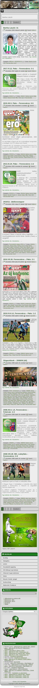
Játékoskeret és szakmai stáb (12, 598)
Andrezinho (6, 246)
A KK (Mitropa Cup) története (10, 570)
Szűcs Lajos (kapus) (20, 252)
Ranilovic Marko (7, 251)
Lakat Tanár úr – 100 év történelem (18, 669)
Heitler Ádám (6, 395)
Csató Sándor (30, 444)
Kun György (17, 661)
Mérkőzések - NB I (9, 599)
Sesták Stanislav (18, 157)
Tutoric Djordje (30, 252)
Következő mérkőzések (16, 656)
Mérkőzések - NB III (9, 601)
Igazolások (7, 602)
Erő (19, 681)
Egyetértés (23, 681)
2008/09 (28, 390)
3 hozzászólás (28, 97)
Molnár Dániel (16, 399)
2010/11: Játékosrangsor (13, 202)
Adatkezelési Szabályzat (9, 585)
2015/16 (11, 154)
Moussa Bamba (28, 502)
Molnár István (23, 399)
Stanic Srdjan (10, 252)
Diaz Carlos (21, 393)
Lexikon (5, 564)
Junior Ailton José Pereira (14, 248)
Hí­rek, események (14, 390)
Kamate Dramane (31, 500)
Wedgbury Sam (17, 403)
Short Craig (30, 400)
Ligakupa (5, 355)
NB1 (17, 97)
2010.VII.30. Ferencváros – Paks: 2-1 (18, 259)
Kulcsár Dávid (25, 248)
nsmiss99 (9, 306)
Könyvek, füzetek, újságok (10, 579)
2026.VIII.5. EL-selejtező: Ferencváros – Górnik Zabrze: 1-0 (19, 671)
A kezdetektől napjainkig (9, 567)
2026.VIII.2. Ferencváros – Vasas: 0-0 (19, 675)
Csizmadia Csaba (8, 247)
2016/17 (11, 96)
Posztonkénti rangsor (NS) (16, 244)
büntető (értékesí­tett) (21, 444)
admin (6, 648)
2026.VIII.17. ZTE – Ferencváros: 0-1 (18, 652)
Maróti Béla (32, 305)
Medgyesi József (27, 397)
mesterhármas (28, 501)
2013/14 (11, 193)
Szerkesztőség (7, 582)
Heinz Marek (26, 247)
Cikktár (5, 576)
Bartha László (32, 61)
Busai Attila (10, 155)
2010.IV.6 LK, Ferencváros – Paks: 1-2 (19, 313)
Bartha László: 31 (10, 28)
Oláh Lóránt (10, 250)
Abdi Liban (28, 498)
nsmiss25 (6, 504)
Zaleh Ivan (19, 404)
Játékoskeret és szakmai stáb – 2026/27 (24, 646)
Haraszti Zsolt (11, 97)
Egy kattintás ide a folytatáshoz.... (12, 93)
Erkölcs (15, 681)
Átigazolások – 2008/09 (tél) (15, 360)
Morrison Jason (19, 502)
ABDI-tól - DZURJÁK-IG (15, 61)
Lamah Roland (18, 155)
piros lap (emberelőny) (17, 447)
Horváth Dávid (14, 395)
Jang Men (32, 395)
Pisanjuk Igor (16, 250)
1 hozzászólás (14, 448)
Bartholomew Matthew (21, 392)
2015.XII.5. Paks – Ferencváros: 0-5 (18, 103)
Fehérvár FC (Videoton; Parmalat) (12, 445)
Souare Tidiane (7, 401)
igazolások (26, 395)
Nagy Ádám (25, 155)
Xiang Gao (13, 404)
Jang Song (6, 396)
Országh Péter (12, 400)
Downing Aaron (29, 393)
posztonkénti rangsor (26, 250)
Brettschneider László (9, 444)
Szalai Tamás (15, 401)
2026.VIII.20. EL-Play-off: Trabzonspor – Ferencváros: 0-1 (17, 648)
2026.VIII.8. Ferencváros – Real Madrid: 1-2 (21, 663)
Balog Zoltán (13, 246)
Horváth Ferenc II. (12, 195)
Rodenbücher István (18, 251)
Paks (20, 97)
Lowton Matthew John (9, 397)
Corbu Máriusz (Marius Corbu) (16, 650)
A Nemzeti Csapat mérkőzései (11, 573)
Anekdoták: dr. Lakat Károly (19, 673)
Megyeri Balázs (7, 399)
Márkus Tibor (19, 397)
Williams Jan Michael (27, 403)
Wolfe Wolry (6, 404)
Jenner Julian (21, 195)
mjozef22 (32, 315)
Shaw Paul (15, 355)
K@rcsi (34, 30)
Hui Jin (21, 395)
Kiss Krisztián (13, 396)
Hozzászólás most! (11, 63)
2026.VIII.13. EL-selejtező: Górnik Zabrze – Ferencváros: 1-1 (18, 660)
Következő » (16, 22)
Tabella (6, 604)
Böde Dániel (28, 246)
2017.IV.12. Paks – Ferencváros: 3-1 (18, 69)
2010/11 (32, 244)
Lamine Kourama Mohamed (10, 501)
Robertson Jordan (21, 400)
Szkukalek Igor (24, 401)
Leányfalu (21, 501)
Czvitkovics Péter (18, 247)
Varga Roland (27, 157)
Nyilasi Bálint (6, 447)
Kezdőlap (5, 558)
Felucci (6, 669)
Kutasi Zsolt (29, 396)
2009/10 (11, 353)
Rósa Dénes (27, 251)
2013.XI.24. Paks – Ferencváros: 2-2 (18, 164)
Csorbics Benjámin (13, 393)
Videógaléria (6, 561)
